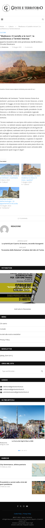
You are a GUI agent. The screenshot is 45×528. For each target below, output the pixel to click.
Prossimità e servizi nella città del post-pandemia (13, 483)
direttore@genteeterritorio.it (13, 387)
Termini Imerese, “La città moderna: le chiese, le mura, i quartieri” (30, 178)
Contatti (3, 329)
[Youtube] (27, 506)
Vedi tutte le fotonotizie (22, 309)
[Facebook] (17, 506)
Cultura (11, 26)
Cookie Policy (18, 514)
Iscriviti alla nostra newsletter (10, 334)
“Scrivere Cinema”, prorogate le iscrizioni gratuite (22, 288)
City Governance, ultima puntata (13, 464)
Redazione (5, 47)
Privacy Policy (5, 340)
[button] (2, 288)
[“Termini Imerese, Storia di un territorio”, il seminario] (9, 169)
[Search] (43, 19)
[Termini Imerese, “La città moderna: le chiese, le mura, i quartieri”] (31, 169)
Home (2, 26)
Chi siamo (3, 323)
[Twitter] (21, 506)
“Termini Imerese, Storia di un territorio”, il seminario (9, 177)
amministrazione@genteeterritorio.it (16, 392)
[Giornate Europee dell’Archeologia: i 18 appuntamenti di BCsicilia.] (9, 192)
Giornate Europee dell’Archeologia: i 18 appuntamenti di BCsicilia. (9, 201)
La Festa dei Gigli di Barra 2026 (22, 441)
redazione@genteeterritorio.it (13, 389)
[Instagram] (24, 506)
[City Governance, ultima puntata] (38, 470)
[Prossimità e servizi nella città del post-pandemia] (38, 487)
